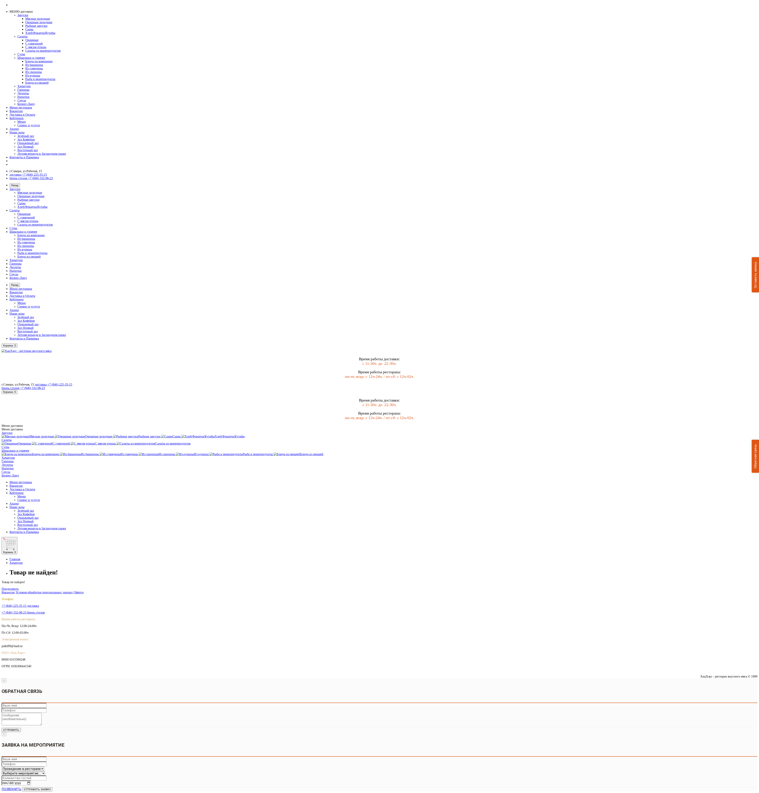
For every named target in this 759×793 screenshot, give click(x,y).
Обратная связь (755, 456)
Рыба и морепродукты (40, 79)
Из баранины (34, 65)
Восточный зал (27, 150)
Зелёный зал (25, 136)
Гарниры (23, 89)
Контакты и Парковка (24, 157)
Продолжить (10, 588)
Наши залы (17, 132)
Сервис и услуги (28, 125)
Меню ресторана (20, 107)
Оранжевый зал (28, 143)
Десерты (23, 93)
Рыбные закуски (36, 25)
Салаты (22, 36)
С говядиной (34, 43)
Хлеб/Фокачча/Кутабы (40, 33)
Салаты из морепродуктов (43, 50)
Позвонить (12, 789)
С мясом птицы (35, 47)
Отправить (11, 729)
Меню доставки (12, 429)
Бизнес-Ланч (26, 104)
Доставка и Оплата (22, 114)
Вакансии (16, 111)
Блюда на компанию (39, 61)
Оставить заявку (755, 275)
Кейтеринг (16, 118)
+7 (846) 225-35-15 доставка (20, 605)
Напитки (23, 97)
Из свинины (33, 72)
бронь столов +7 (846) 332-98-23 (31, 178)
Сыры (29, 29)
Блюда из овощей (37, 82)
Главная (14, 559)
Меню (21, 121)
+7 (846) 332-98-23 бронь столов (23, 612)
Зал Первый (25, 146)
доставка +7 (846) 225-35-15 (28, 174)
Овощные (32, 40)
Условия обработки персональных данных (44, 592)
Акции (14, 128)
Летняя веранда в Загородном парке (41, 153)
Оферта (79, 592)
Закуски (22, 15)
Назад (14, 185)
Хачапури (24, 86)
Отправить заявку (37, 789)
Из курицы (32, 75)
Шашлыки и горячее (31, 57)
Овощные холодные (38, 22)
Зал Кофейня (26, 139)
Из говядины (34, 68)
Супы (21, 54)
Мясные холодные (37, 18)
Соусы (21, 100)
